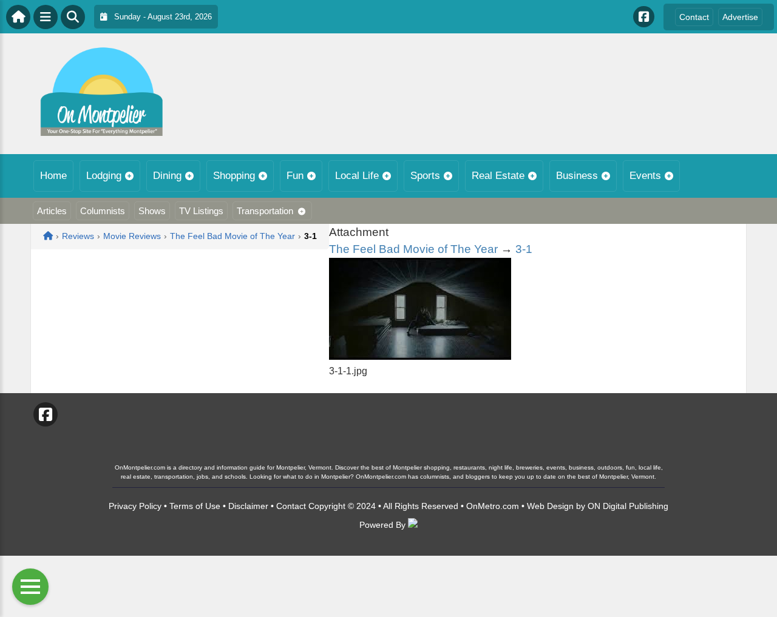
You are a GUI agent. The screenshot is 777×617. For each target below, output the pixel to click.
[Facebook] (643, 16)
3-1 (523, 249)
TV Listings (201, 211)
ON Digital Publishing (628, 506)
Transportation (265, 211)
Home (53, 175)
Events (645, 175)
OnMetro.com (492, 506)
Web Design (550, 506)
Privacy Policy (135, 506)
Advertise (740, 17)
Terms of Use (194, 506)
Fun (295, 175)
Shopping (234, 175)
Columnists (102, 211)
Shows (152, 211)
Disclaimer (248, 506)
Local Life (357, 175)
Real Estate (498, 175)
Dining (167, 175)
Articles (52, 211)
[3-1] (420, 356)
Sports (425, 175)
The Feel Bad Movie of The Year (413, 249)
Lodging (103, 175)
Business (577, 175)
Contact (694, 17)
